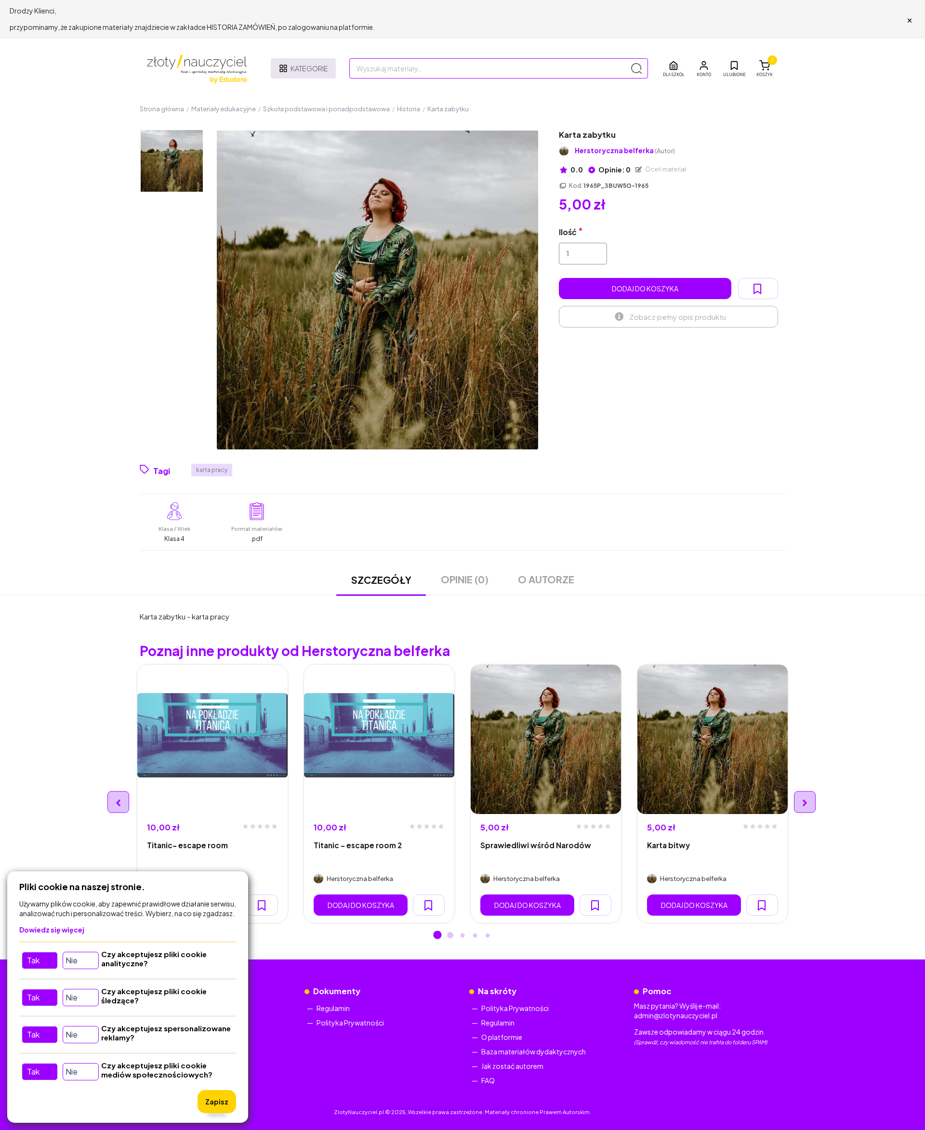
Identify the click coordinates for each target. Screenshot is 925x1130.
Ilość (568, 232)
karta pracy (211, 469)
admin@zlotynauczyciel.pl (675, 1015)
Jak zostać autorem (512, 1066)
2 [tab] (450, 936)
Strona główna (162, 109)
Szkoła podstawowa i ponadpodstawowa (326, 109)
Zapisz (216, 1101)
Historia (408, 109)
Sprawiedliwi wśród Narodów (535, 845)
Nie (72, 960)
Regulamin (333, 1008)
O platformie (501, 1037)
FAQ (488, 1080)
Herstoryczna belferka (625, 150)
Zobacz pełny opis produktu (677, 316)
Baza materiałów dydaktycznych (533, 1051)
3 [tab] (462, 936)
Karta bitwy (668, 845)
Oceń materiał (665, 169)
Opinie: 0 (614, 169)
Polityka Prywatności (350, 1022)
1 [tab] (437, 936)
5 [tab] (487, 936)
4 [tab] (475, 936)
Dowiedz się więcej (51, 929)
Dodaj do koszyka (645, 288)
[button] (704, 68)
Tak (33, 960)
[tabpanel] (212, 794)
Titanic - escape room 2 (358, 845)
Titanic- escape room (187, 845)
